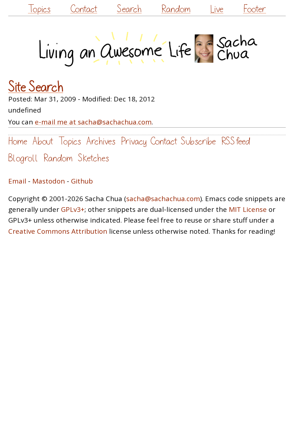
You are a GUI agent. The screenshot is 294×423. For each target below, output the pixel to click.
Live (216, 9)
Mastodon (48, 181)
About (43, 141)
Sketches (93, 158)
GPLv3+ (73, 209)
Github (82, 181)
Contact (83, 9)
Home (17, 141)
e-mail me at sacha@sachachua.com (93, 122)
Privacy (134, 141)
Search (129, 9)
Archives (100, 141)
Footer (254, 9)
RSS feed (235, 141)
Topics (39, 9)
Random (175, 9)
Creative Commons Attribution (57, 231)
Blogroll (23, 158)
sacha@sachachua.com (163, 198)
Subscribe (198, 141)
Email (17, 181)
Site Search (35, 87)
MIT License (248, 209)
